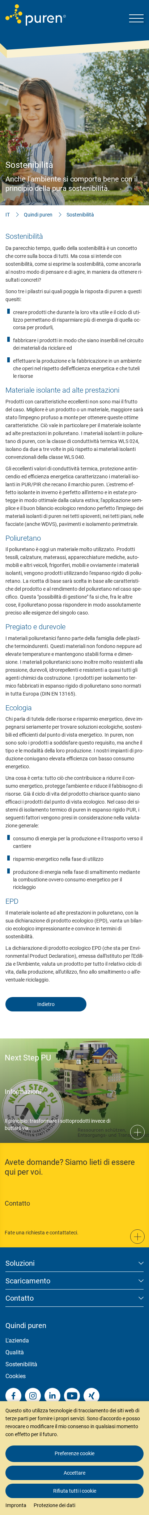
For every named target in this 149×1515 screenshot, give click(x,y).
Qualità (14, 1352)
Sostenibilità (80, 215)
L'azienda (17, 1340)
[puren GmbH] (35, 15)
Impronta (15, 1505)
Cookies (15, 1376)
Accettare (74, 1473)
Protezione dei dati (54, 1505)
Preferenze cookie (74, 1453)
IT (7, 215)
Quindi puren (38, 215)
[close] (138, 1386)
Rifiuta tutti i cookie (74, 1491)
